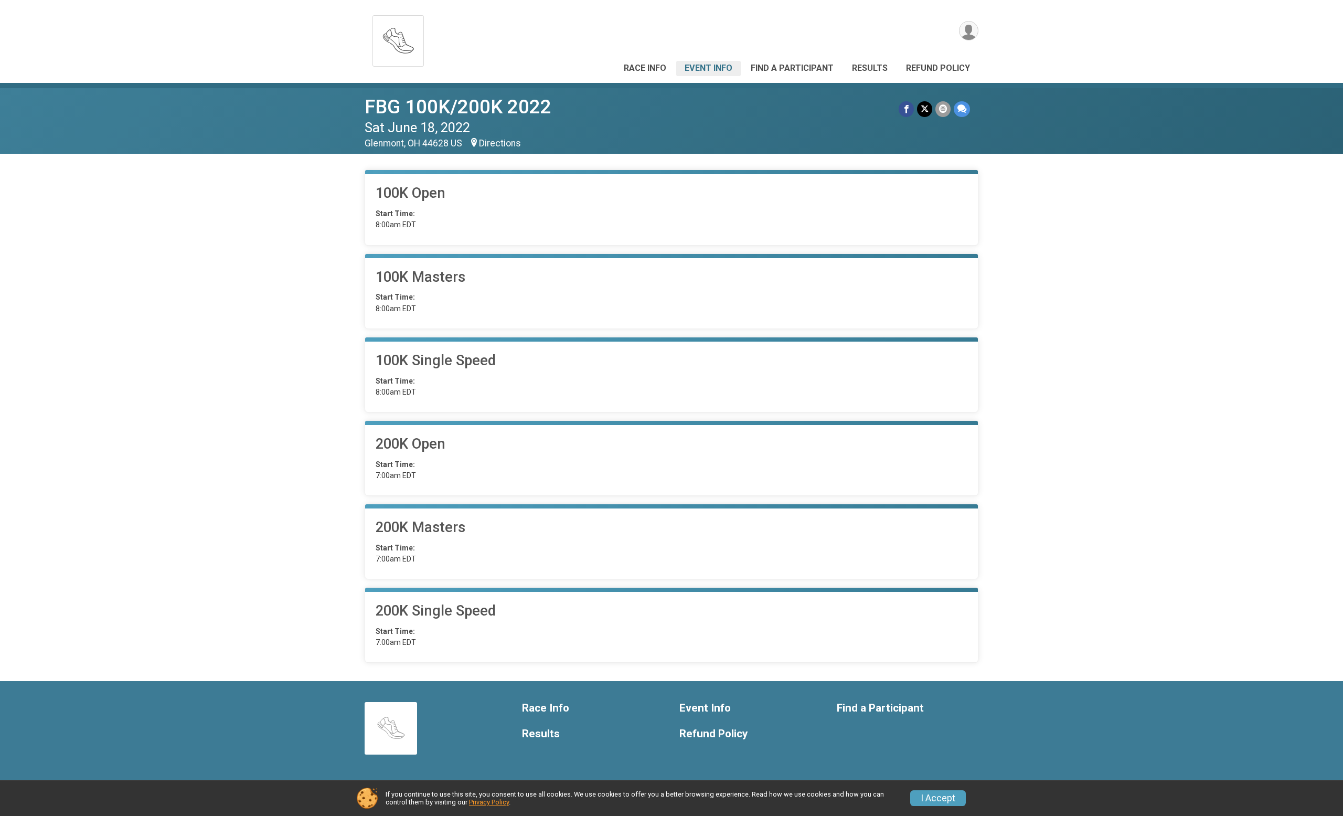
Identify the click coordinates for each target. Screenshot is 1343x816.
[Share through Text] (962, 108)
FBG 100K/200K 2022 (458, 107)
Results (870, 68)
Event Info (708, 68)
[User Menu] (968, 30)
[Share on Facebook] (906, 108)
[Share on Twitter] (924, 108)
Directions (500, 143)
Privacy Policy (489, 802)
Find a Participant (792, 68)
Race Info (645, 68)
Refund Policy (938, 68)
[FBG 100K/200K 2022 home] (398, 38)
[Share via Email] (943, 108)
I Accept (938, 798)
